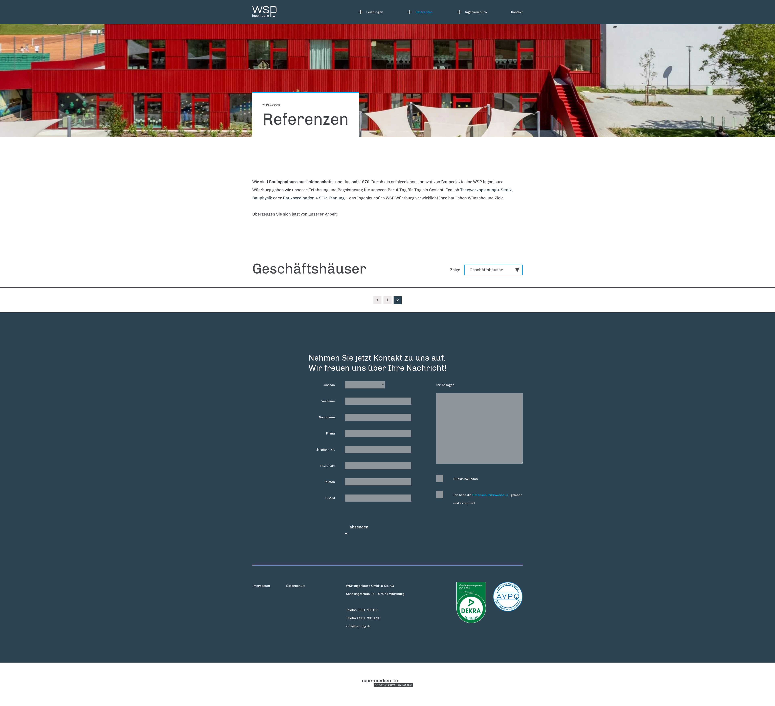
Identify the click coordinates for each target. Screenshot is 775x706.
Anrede (329, 385)
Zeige (455, 269)
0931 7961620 (368, 618)
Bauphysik (262, 198)
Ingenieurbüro (476, 12)
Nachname (327, 417)
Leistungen (374, 12)
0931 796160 (367, 610)
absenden (359, 527)
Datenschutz (295, 586)
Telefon (329, 482)
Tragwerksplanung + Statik (486, 189)
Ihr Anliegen (445, 385)
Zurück (377, 300)
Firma (330, 433)
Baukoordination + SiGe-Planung (314, 198)
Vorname (328, 401)
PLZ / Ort (327, 466)
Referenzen (424, 12)
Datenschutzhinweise (488, 495)
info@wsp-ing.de (358, 626)
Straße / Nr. (325, 449)
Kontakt (517, 12)
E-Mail (330, 498)
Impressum (261, 586)
